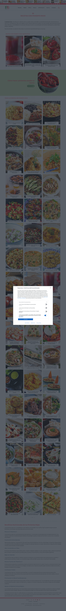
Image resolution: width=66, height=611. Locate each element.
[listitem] (33, 302)
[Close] (51, 288)
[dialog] (33, 305)
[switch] (45, 304)
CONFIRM (25, 319)
